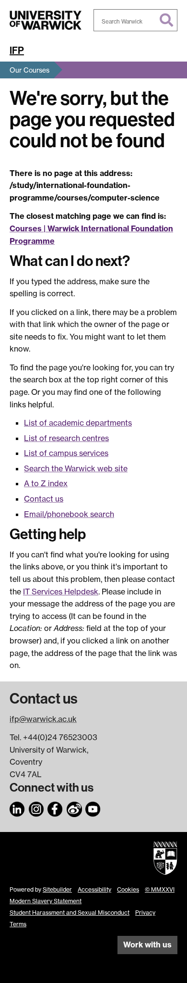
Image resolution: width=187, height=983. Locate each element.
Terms (18, 924)
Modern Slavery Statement (46, 901)
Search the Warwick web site (76, 468)
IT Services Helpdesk (60, 591)
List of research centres (66, 438)
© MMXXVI (160, 889)
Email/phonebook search (69, 514)
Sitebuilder (57, 889)
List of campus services (66, 453)
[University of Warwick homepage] (45, 20)
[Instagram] (36, 807)
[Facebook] (55, 807)
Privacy (145, 912)
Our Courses (29, 70)
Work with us (147, 944)
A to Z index (46, 483)
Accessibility (94, 889)
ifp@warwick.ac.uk (43, 719)
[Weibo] (74, 807)
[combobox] (135, 20)
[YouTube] (93, 807)
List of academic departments (78, 423)
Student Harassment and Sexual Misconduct (69, 912)
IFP (17, 50)
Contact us (43, 499)
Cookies (128, 889)
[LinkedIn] (17, 807)
